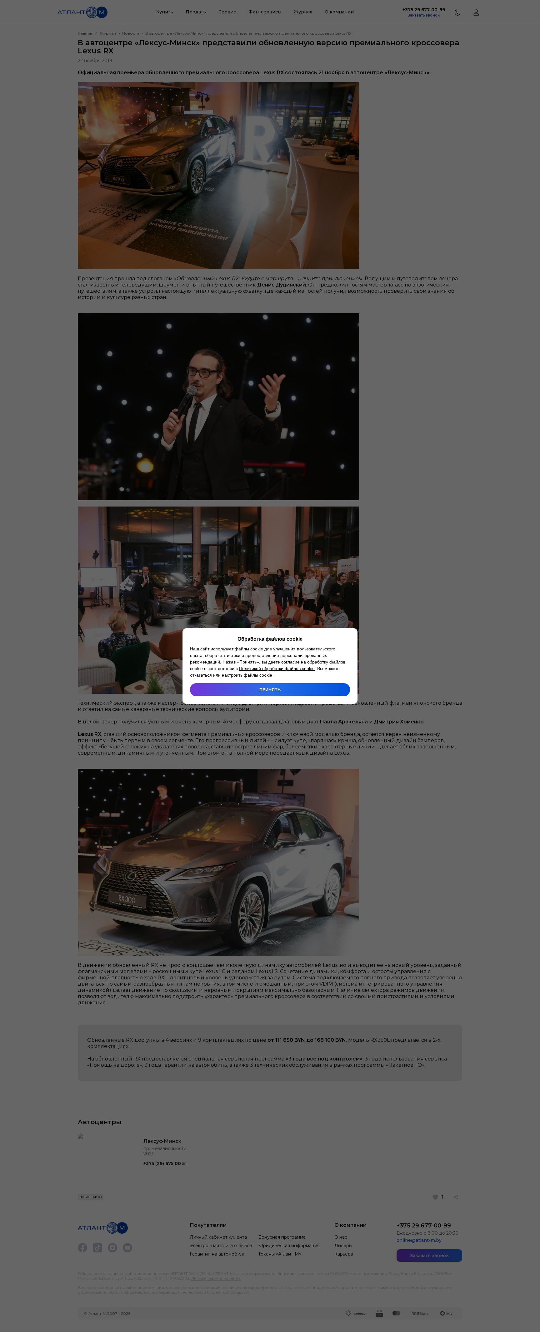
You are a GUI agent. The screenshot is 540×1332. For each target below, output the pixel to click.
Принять (270, 689)
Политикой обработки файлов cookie (277, 668)
